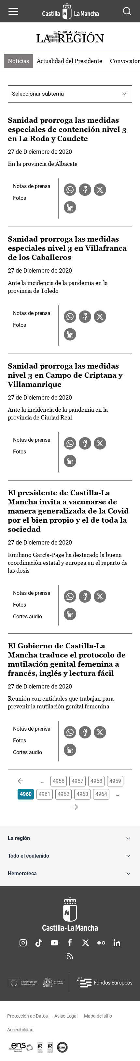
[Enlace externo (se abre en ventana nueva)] (50, 1047)
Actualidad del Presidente (69, 60)
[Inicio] (70, 913)
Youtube (54, 943)
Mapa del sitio (98, 1016)
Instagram (23, 943)
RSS (70, 956)
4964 (101, 794)
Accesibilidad (20, 1029)
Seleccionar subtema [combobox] (38, 93)
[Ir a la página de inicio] (70, 11)
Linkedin (117, 943)
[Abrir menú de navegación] (13, 11)
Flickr (101, 943)
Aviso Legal (65, 1016)
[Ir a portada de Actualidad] (70, 38)
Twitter (85, 943)
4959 (115, 781)
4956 (58, 781)
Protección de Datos (27, 1016)
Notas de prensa (31, 186)
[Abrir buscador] (127, 11)
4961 (44, 794)
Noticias (18, 60)
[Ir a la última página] (70, 807)
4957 (77, 781)
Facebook (70, 943)
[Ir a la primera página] (26, 781)
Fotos (19, 198)
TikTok (39, 943)
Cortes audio (27, 616)
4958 (96, 781)
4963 (82, 794)
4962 (63, 794)
